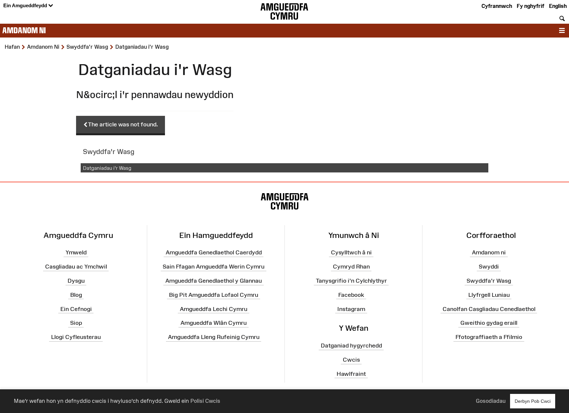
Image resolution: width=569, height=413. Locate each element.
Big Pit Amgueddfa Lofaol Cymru (213, 295)
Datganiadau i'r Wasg (107, 168)
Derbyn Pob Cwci (533, 401)
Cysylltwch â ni (351, 252)
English (558, 6)
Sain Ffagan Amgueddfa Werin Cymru (213, 266)
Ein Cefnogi (76, 308)
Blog (76, 295)
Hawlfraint (351, 374)
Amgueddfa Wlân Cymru (213, 323)
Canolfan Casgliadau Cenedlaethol (489, 308)
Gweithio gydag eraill (488, 323)
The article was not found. (123, 124)
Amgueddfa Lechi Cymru (213, 308)
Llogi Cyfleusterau (76, 337)
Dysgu (76, 280)
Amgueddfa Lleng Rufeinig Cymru (213, 337)
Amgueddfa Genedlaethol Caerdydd (214, 252)
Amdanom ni (24, 30)
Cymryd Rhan (351, 266)
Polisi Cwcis (205, 401)
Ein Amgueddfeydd (25, 5)
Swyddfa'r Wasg (489, 280)
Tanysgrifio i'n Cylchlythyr (351, 280)
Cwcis (351, 359)
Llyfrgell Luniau (489, 295)
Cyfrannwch (496, 6)
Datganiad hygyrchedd (351, 345)
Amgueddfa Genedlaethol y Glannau (213, 280)
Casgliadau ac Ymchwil (76, 266)
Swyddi (489, 266)
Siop (76, 323)
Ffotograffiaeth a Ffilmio (488, 337)
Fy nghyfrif (530, 6)
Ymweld (76, 252)
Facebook (351, 295)
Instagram (351, 308)
